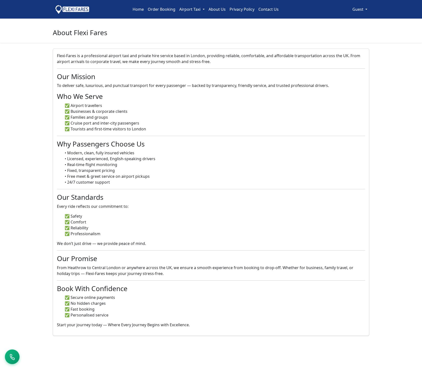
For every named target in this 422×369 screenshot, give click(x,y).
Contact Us (268, 9)
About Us (217, 9)
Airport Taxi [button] (190, 9)
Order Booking (161, 9)
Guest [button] (358, 9)
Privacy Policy (242, 9)
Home (138, 9)
